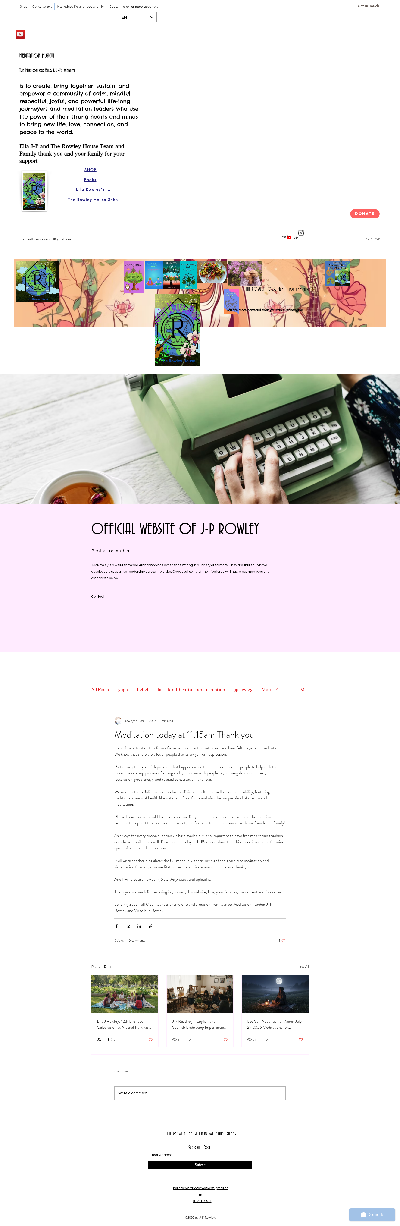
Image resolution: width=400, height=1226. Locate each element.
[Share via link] (150, 926)
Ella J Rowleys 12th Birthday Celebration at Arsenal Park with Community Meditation (123, 1024)
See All (304, 966)
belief (143, 689)
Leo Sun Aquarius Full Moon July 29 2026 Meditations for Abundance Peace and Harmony (274, 1024)
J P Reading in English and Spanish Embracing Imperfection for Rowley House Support (199, 1024)
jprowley (243, 689)
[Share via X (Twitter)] (128, 926)
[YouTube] (20, 34)
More (267, 689)
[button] (301, 232)
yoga (123, 689)
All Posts (100, 689)
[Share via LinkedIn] (139, 926)
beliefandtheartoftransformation (191, 689)
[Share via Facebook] (116, 926)
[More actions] (283, 721)
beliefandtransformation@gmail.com (45, 239)
